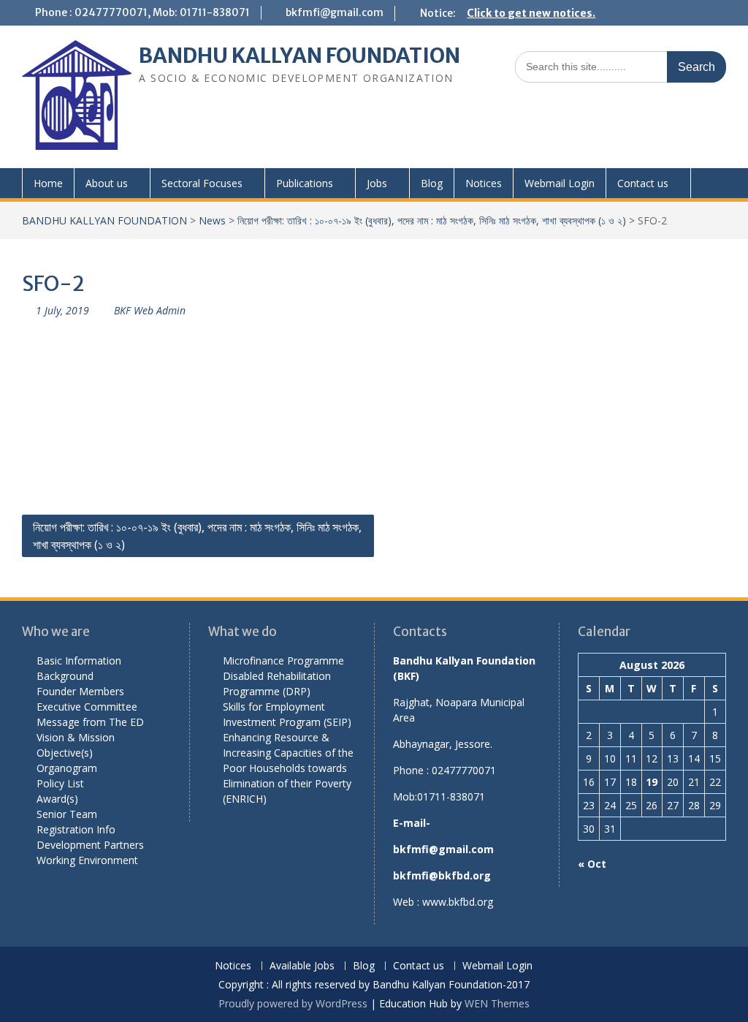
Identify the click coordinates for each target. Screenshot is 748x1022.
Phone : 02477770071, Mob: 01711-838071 (142, 12)
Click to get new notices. (531, 13)
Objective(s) (65, 753)
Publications (304, 183)
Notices (483, 183)
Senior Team (67, 814)
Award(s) (57, 799)
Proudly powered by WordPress (292, 1003)
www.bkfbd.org (457, 902)
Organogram (67, 768)
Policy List (60, 783)
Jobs (377, 183)
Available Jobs (302, 966)
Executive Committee (87, 706)
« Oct (592, 864)
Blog (432, 183)
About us (106, 183)
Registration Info (76, 829)
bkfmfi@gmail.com (334, 12)
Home (48, 183)
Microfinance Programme (283, 660)
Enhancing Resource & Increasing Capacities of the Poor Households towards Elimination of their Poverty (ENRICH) (288, 768)
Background (65, 676)
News (212, 220)
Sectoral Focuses (202, 183)
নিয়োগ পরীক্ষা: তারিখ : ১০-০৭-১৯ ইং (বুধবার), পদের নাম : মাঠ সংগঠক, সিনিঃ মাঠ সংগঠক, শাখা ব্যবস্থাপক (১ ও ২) (431, 220)
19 (651, 782)
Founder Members (80, 691)
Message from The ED (90, 722)
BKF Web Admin (150, 310)
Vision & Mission (76, 737)
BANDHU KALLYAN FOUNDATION (299, 55)
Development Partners (90, 845)
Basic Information (79, 660)
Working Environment (87, 860)
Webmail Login (559, 183)
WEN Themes (497, 1003)
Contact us (642, 183)
